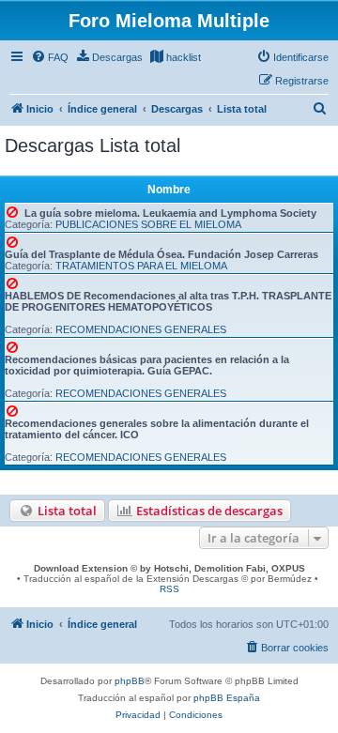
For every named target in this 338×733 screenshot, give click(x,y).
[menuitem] (50, 57)
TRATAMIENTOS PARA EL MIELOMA (141, 265)
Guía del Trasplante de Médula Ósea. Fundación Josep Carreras (161, 254)
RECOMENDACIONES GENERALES (140, 329)
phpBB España (226, 698)
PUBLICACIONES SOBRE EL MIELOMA (148, 224)
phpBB (130, 681)
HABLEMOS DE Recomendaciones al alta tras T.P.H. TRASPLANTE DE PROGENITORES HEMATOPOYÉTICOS (168, 301)
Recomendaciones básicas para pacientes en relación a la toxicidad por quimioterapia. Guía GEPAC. (147, 365)
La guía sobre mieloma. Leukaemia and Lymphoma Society (170, 213)
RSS (169, 589)
